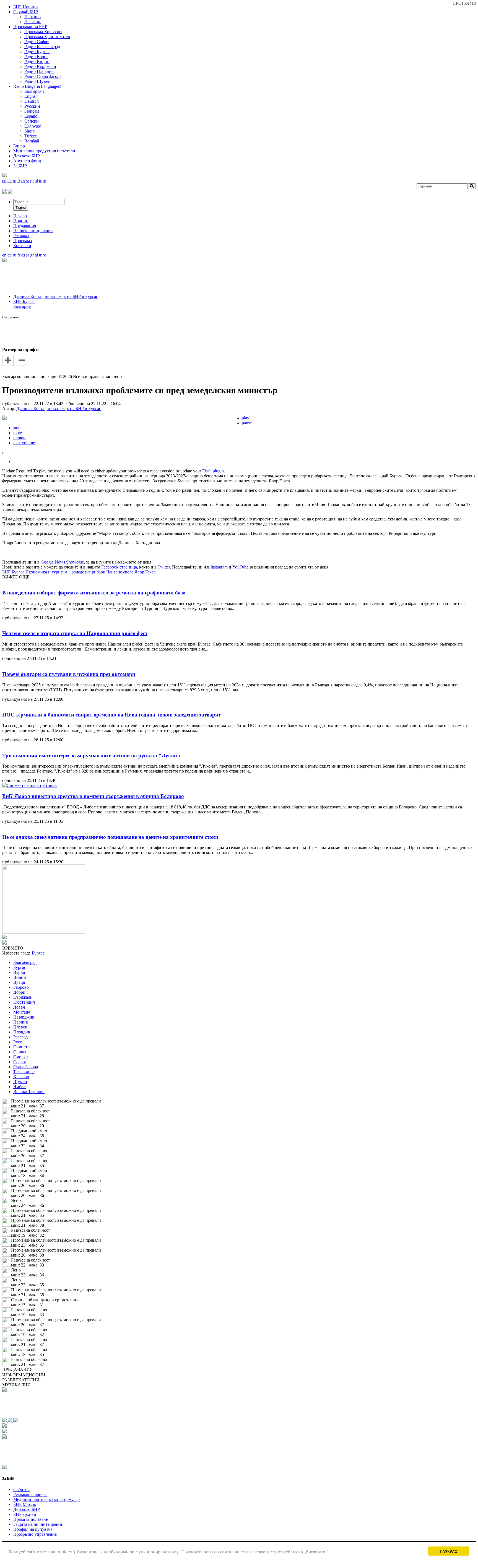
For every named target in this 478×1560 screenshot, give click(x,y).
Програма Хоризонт (43, 31)
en (4, 180)
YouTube (240, 567)
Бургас (19, 967)
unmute (19, 437)
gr (32, 180)
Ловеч (19, 1007)
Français (31, 111)
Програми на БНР (30, 26)
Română (31, 141)
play (245, 418)
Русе (17, 1042)
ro (44, 180)
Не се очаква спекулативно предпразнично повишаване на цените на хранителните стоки (110, 837)
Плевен (20, 1027)
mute (17, 432)
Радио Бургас (37, 51)
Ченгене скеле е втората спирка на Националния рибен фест (74, 633)
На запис (32, 21)
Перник (20, 1022)
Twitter (164, 567)
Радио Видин (37, 61)
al (36, 180)
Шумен (20, 1081)
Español (31, 116)
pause (247, 423)
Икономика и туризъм (46, 572)
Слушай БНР (25, 11)
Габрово (21, 987)
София (19, 1061)
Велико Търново (29, 1091)
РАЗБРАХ (448, 1551)
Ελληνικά (32, 126)
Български (34, 91)
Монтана (21, 1012)
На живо (32, 16)
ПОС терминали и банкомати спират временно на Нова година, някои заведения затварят (111, 715)
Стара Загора (25, 1066)
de (9, 180)
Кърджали (23, 997)
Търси (20, 208)
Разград (20, 1037)
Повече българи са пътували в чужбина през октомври (68, 674)
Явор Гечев (145, 572)
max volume (24, 442)
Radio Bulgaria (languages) (37, 86)
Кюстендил (24, 1002)
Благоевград (25, 962)
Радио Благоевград (42, 46)
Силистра (22, 1047)
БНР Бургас (24, 301)
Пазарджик (23, 1017)
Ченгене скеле (119, 572)
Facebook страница (119, 567)
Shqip (29, 131)
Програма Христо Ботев (47, 36)
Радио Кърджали (40, 66)
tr (40, 180)
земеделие (81, 572)
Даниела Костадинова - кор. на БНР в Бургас (55, 296)
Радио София (36, 41)
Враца (19, 982)
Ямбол (19, 1086)
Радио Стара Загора (42, 76)
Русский (32, 106)
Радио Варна (36, 56)
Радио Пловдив (39, 71)
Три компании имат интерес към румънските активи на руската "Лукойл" (92, 755)
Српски (31, 121)
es (23, 180)
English (31, 96)
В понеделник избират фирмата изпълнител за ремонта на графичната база (94, 593)
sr (27, 180)
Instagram (219, 567)
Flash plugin (213, 471)
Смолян (20, 1056)
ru (14, 180)
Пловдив (21, 1032)
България (22, 306)
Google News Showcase (62, 562)
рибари (98, 572)
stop (16, 427)
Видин (19, 977)
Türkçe (30, 136)
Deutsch (31, 101)
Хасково (21, 1076)
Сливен (20, 1051)
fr (18, 180)
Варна (19, 972)
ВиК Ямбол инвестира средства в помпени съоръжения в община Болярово (93, 796)
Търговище (24, 1071)
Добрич (20, 992)
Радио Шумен (37, 81)
